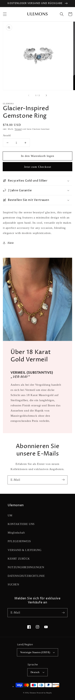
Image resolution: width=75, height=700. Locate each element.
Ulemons (33, 693)
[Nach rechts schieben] (46, 95)
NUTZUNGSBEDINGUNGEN (26, 567)
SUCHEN (13, 584)
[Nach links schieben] (29, 95)
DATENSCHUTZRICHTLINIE (26, 576)
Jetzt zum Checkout (37, 166)
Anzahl (7, 135)
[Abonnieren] (63, 480)
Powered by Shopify (44, 693)
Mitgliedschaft (16, 532)
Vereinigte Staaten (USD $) (35, 652)
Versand (18, 129)
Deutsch (35, 672)
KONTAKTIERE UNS (21, 524)
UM (10, 515)
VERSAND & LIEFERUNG (24, 550)
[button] (5, 14)
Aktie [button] (10, 242)
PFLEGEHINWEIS (19, 541)
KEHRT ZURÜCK (19, 558)
